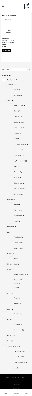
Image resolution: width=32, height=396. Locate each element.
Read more (6, 50)
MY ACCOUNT (16, 385)
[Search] (29, 69)
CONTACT (16, 388)
